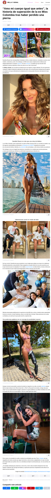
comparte (41, 458)
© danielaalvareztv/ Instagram (8, 455)
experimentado (29, 266)
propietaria (23, 147)
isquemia (19, 63)
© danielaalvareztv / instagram (8, 136)
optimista (43, 386)
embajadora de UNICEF (28, 145)
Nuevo (37, 2)
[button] (8, 25)
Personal (31, 2)
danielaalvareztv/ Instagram (31, 471)
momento (28, 63)
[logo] (10, 2)
